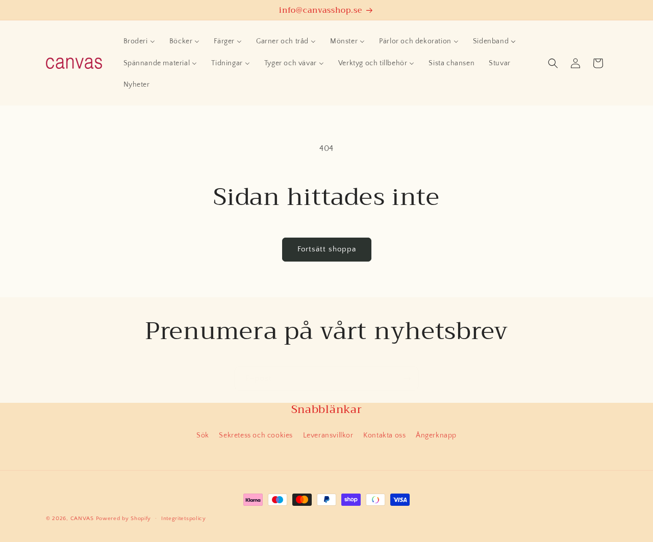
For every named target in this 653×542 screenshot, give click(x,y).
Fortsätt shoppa (326, 249)
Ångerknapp (436, 435)
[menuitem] (139, 41)
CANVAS (82, 518)
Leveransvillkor (328, 435)
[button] (553, 63)
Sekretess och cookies (256, 435)
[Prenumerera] (406, 379)
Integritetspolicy (183, 518)
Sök (202, 435)
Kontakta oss (384, 435)
